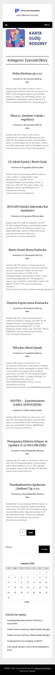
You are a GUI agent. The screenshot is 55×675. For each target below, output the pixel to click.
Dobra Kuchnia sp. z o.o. (27, 73)
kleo (27, 82)
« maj (26, 601)
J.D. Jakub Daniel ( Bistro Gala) (27, 161)
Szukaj (8, 547)
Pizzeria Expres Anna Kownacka (27, 302)
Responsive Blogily (43, 668)
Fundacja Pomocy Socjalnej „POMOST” (25, 641)
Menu (47, 24)
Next (31, 532)
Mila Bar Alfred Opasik (27, 347)
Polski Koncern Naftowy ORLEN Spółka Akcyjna (28, 629)
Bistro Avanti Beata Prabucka (27, 249)
